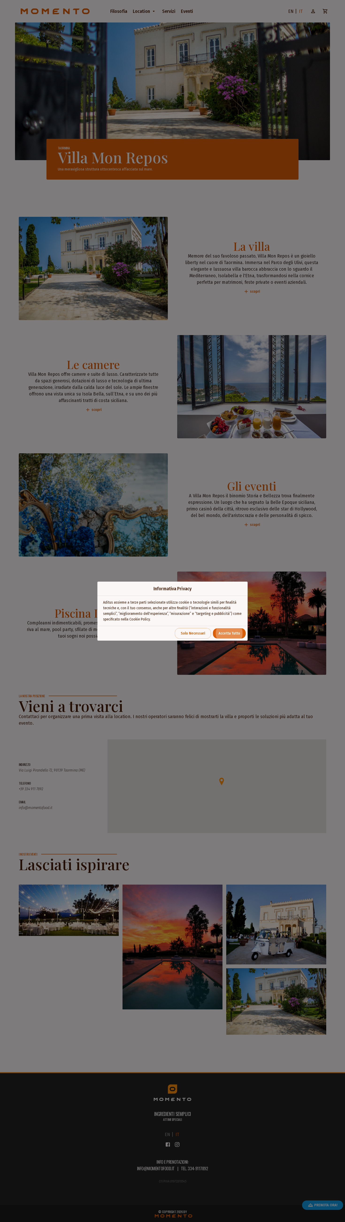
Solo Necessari (193, 633)
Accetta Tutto (229, 633)
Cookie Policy (139, 619)
